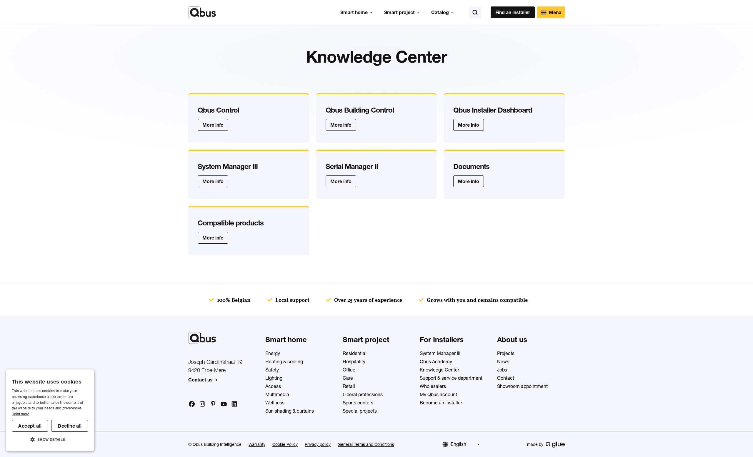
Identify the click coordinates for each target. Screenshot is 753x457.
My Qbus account (438, 394)
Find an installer (512, 12)
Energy (272, 353)
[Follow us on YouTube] (223, 404)
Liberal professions (363, 394)
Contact (505, 378)
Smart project (399, 12)
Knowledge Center (439, 370)
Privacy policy (318, 444)
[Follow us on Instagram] (202, 404)
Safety (272, 370)
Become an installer (441, 403)
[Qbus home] (202, 12)
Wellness (274, 403)
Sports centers (358, 403)
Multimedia (277, 394)
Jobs (502, 370)
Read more (20, 414)
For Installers (442, 339)
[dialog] (50, 410)
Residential (354, 353)
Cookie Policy (285, 444)
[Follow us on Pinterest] (212, 403)
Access (273, 386)
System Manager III (440, 353)
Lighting (273, 378)
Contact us (200, 380)
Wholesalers (433, 386)
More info (213, 125)
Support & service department (451, 378)
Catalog (440, 12)
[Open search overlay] (475, 12)
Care (348, 378)
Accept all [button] (29, 426)
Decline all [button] (69, 426)
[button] (50, 440)
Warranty (257, 444)
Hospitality (354, 361)
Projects (505, 353)
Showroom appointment (522, 386)
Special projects (360, 411)
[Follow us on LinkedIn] (234, 404)
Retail (349, 386)
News (503, 361)
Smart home (354, 12)
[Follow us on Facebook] (191, 403)
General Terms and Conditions (366, 444)
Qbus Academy (436, 361)
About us (512, 339)
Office (349, 370)
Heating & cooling (284, 361)
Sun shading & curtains (289, 411)
